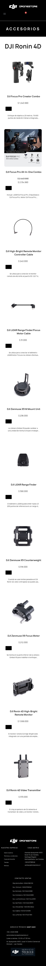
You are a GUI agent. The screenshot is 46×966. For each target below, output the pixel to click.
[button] (15, 13)
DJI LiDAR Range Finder (23, 484)
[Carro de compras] (25, 13)
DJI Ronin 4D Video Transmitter (24, 790)
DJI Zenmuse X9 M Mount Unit (23, 409)
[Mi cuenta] (38, 13)
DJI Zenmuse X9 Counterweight (23, 560)
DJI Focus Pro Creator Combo (23, 96)
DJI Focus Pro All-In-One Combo (23, 172)
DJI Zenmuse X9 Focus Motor (24, 635)
